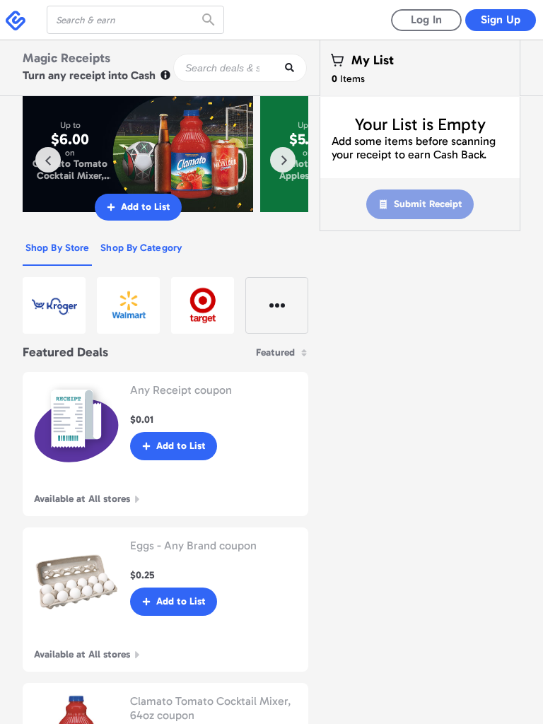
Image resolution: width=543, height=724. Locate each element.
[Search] (210, 19)
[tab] (57, 249)
